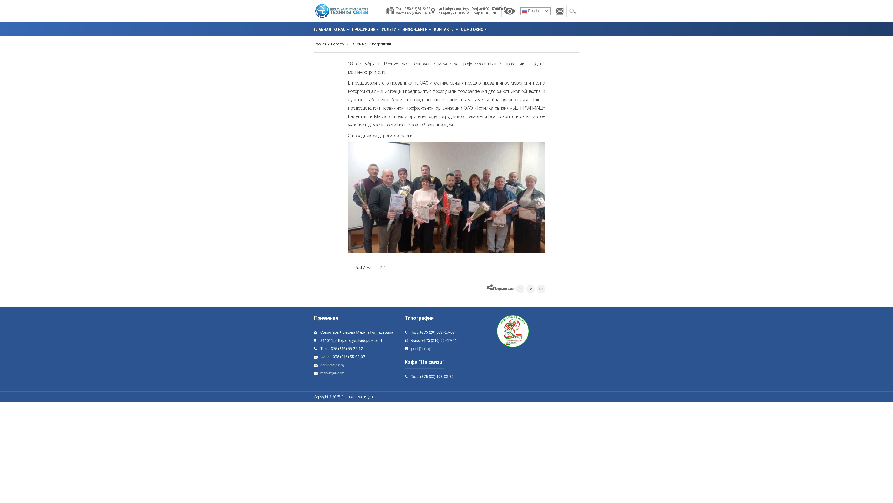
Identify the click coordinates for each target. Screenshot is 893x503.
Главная (320, 44)
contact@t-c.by (332, 365)
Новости (337, 44)
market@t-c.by (332, 373)
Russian (534, 11)
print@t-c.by (421, 349)
